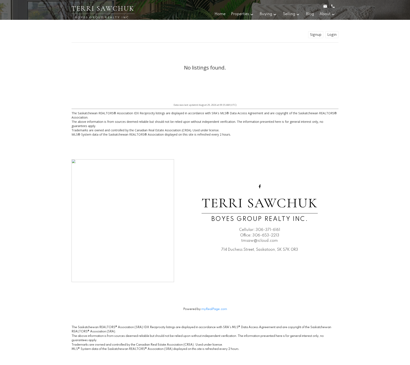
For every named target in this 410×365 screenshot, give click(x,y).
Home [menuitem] (220, 14)
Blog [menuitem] (310, 14)
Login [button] (332, 34)
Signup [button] (315, 34)
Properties (240, 14)
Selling (289, 14)
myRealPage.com (214, 309)
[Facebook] (260, 186)
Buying (266, 14)
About (325, 14)
